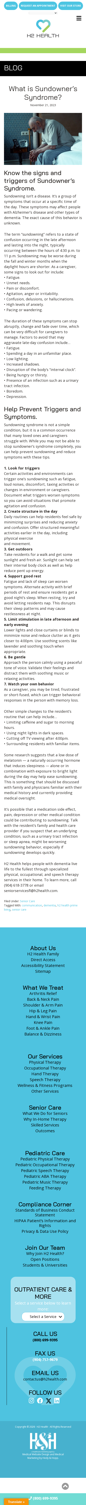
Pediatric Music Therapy (45, 1182)
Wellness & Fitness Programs (45, 1085)
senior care (19, 909)
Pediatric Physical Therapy (45, 1159)
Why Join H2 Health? (45, 1253)
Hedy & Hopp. (51, 1458)
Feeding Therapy (45, 1188)
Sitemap (43, 971)
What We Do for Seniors (45, 1113)
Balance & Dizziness (43, 1034)
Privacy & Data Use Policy (45, 1231)
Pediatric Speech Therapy (45, 1170)
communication (32, 905)
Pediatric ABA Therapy (45, 1176)
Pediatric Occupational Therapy (45, 1164)
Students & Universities (45, 1265)
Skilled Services (45, 1125)
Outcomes (45, 1130)
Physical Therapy (45, 1062)
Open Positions (45, 1259)
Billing (11, 5)
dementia (50, 905)
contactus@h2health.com (45, 1379)
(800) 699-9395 (45, 1498)
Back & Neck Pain (43, 999)
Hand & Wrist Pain (43, 1016)
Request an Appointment (38, 5)
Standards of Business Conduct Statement (45, 1212)
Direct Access (43, 959)
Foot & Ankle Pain (43, 1028)
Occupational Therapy (45, 1068)
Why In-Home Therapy (45, 1119)
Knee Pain (43, 1022)
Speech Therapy (45, 1079)
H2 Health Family (43, 954)
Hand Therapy (45, 1073)
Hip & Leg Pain (43, 1011)
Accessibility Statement (43, 965)
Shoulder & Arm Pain (43, 1005)
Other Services (45, 1091)
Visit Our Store (70, 5)
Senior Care (27, 901)
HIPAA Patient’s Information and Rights (45, 1223)
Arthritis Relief (43, 993)
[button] (65, 1486)
